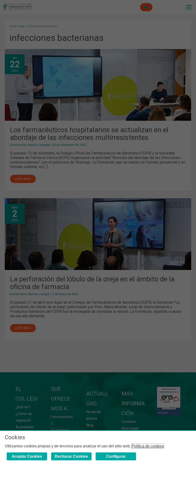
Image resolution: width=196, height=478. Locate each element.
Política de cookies (148, 446)
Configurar (116, 456)
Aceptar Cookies (27, 456)
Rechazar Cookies (71, 456)
